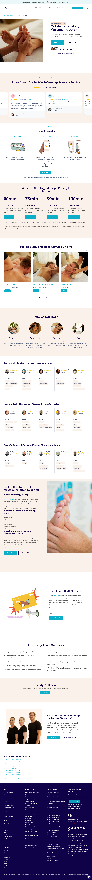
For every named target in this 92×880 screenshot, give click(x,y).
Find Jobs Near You (52, 836)
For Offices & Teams (52, 795)
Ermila (63, 451)
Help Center (7, 824)
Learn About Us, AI (9, 816)
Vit (79, 410)
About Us (6, 797)
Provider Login (7, 841)
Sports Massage (29, 797)
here (67, 177)
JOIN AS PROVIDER (9, 792)
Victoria (18, 110)
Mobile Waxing (29, 825)
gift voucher (56, 595)
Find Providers (50, 834)
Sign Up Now (53, 737)
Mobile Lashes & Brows (31, 827)
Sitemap (6, 814)
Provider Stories (51, 858)
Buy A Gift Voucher (56, 618)
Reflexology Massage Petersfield (12, 779)
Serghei (55, 112)
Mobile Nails (28, 818)
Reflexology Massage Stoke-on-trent (13, 777)
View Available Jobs (70, 737)
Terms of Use (11, 876)
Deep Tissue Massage (30, 795)
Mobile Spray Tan (29, 829)
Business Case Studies (52, 860)
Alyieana (47, 451)
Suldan (80, 451)
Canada (6, 859)
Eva (45, 369)
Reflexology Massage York (10, 764)
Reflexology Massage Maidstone (12, 770)
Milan (29, 369)
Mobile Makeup (29, 822)
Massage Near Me (51, 832)
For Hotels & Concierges (53, 792)
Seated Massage (29, 810)
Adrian (46, 410)
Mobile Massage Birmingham (54, 813)
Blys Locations (11, 15)
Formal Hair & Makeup (52, 844)
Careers (6, 810)
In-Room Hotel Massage (31, 803)
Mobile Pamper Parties (31, 831)
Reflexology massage (9, 499)
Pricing (5, 826)
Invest (5, 812)
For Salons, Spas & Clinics (53, 797)
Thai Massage (28, 805)
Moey (62, 410)
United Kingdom (8, 851)
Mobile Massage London (53, 811)
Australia (6, 855)
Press (5, 801)
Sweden (6, 866)
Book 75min (30, 217)
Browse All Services (45, 298)
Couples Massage (29, 801)
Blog (5, 803)
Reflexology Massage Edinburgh (12, 762)
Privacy (5, 834)
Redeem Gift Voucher (30, 841)
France (5, 863)
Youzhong (81, 369)
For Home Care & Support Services (56, 801)
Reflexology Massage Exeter (11, 768)
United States (7, 853)
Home (5, 15)
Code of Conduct (8, 836)
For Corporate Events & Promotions (56, 799)
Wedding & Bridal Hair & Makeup (55, 848)
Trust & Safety (7, 828)
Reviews (6, 799)
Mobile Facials (28, 816)
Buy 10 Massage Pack (31, 845)
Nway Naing (65, 369)
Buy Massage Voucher (31, 839)
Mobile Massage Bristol (53, 819)
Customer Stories (51, 856)
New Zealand (7, 857)
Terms (5, 832)
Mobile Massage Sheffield (53, 817)
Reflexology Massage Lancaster (12, 766)
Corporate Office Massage (31, 812)
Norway (6, 868)
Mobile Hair (28, 820)
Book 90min (52, 217)
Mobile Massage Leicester (53, 824)
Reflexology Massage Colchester (12, 772)
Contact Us (6, 843)
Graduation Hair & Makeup (53, 846)
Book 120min (74, 217)
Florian (29, 451)
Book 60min (9, 217)
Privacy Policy (76, 808)
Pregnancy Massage (30, 799)
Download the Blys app (10, 795)
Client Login (7, 839)
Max (11, 451)
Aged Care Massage (30, 814)
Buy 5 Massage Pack (30, 843)
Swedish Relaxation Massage (32, 792)
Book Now (57, 42)
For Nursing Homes (52, 803)
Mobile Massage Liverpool (53, 815)
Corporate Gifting (29, 847)
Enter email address (73, 795)
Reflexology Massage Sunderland (12, 774)
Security (6, 830)
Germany (6, 861)
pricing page (25, 229)
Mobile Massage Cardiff (53, 830)
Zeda (11, 410)
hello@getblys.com (73, 819)
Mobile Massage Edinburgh (54, 826)
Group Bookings (29, 807)
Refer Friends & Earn (9, 805)
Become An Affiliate (9, 807)
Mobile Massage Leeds (52, 828)
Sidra (12, 369)
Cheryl (29, 410)
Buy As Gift (72, 42)
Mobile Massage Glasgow (53, 821)
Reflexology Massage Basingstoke (12, 759)
